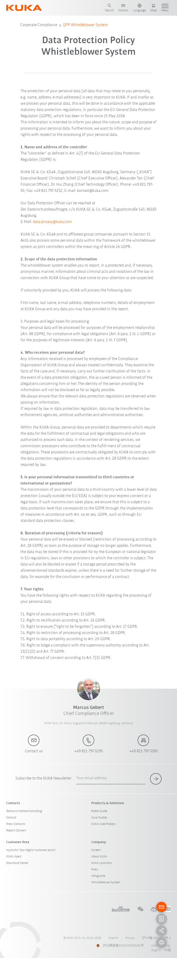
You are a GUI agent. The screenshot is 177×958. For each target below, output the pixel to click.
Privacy (130, 938)
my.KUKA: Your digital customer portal (30, 850)
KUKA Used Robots (103, 824)
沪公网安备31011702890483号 (123, 945)
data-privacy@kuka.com (52, 222)
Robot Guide (99, 811)
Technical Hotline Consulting (24, 811)
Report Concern (16, 830)
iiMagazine (98, 876)
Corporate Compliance (38, 25)
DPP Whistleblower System (85, 25)
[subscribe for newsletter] (156, 779)
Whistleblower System (105, 882)
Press (94, 869)
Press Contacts (15, 824)
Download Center (17, 863)
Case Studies (99, 817)
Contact (11, 817)
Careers (96, 850)
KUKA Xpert (13, 856)
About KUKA (99, 856)
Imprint (113, 938)
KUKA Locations (101, 863)
